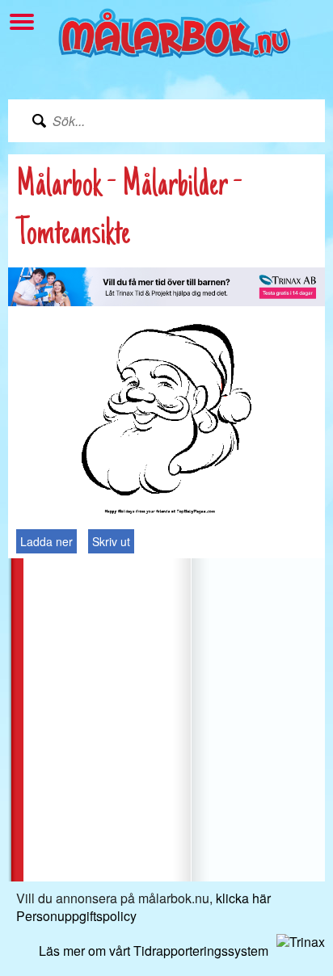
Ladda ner (46, 541)
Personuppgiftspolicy (76, 916)
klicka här (243, 898)
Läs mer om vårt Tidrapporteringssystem (153, 950)
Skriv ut (111, 541)
